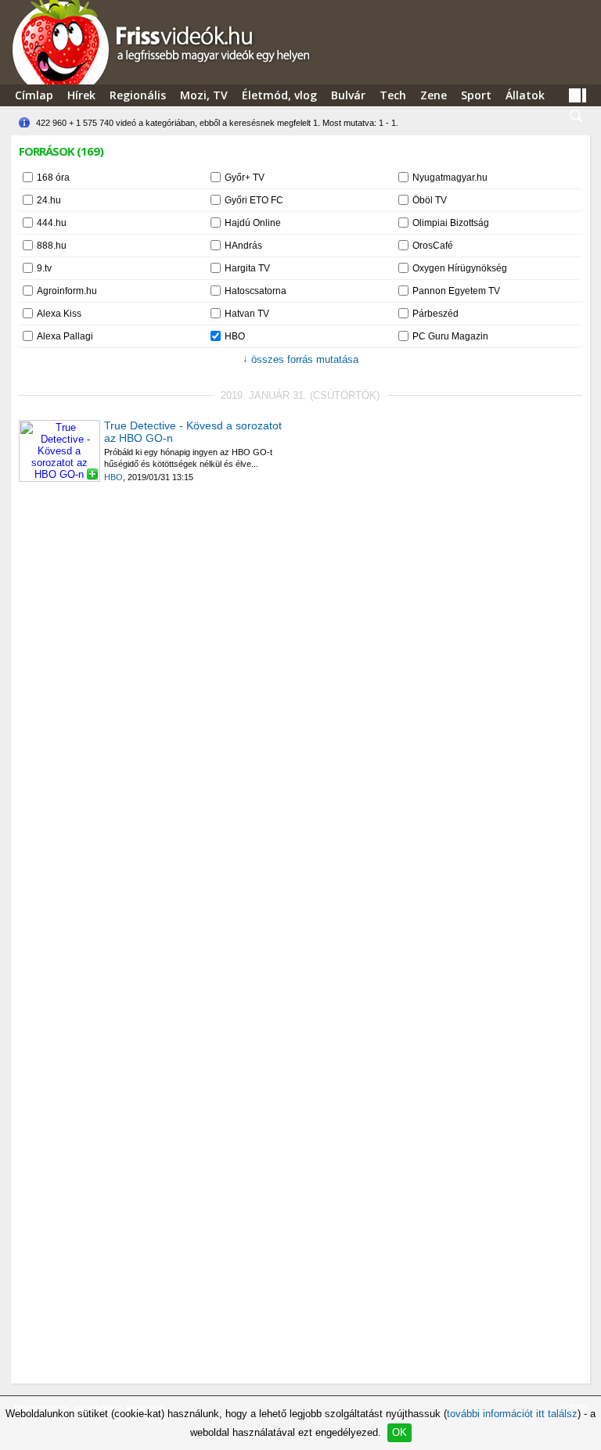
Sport (476, 95)
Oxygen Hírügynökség (459, 268)
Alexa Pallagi (65, 336)
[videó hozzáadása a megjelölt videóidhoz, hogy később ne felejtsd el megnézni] (92, 474)
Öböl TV (429, 200)
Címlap (34, 95)
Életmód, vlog (279, 95)
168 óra (53, 177)
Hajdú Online (253, 222)
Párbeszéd (435, 313)
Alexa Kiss (59, 313)
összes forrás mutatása (300, 359)
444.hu (52, 222)
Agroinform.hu (67, 290)
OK (399, 1432)
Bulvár (348, 95)
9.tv (44, 268)
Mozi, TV (204, 95)
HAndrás (243, 245)
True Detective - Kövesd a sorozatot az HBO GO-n (193, 431)
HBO (235, 336)
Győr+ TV (245, 177)
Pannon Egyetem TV (456, 290)
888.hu (52, 245)
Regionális (138, 95)
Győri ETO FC (254, 200)
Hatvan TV (247, 313)
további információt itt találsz (512, 1413)
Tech (393, 95)
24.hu (49, 200)
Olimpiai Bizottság (450, 222)
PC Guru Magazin (450, 336)
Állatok (525, 95)
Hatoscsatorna (255, 290)
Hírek (81, 95)
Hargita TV (247, 268)
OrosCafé (432, 245)
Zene (433, 95)
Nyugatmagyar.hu (450, 177)
